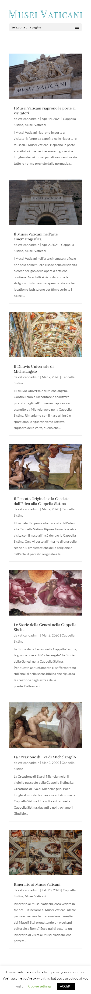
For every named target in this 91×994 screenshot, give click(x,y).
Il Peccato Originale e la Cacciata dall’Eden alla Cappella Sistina (42, 501)
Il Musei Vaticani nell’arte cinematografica (36, 237)
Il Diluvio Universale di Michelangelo (34, 369)
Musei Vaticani (35, 125)
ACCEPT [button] (66, 986)
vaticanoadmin (28, 119)
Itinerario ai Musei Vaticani (37, 884)
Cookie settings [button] (39, 986)
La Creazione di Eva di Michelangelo (45, 757)
